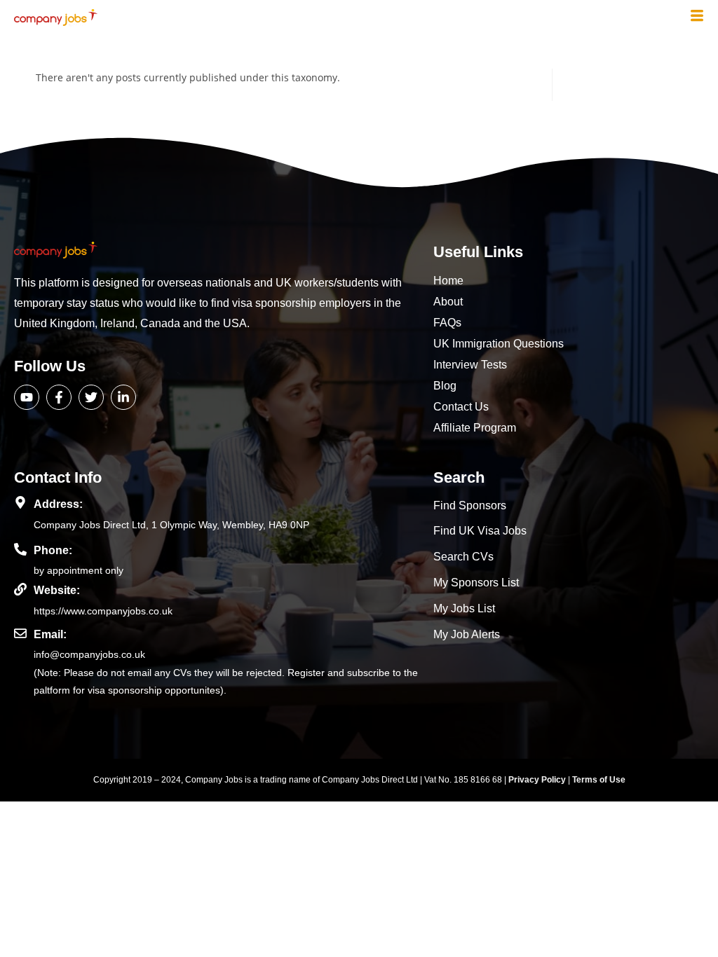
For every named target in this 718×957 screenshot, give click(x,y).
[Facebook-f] (59, 397)
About (448, 302)
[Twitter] (91, 397)
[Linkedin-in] (123, 397)
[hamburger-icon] (696, 17)
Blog (444, 386)
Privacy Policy (538, 780)
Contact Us (461, 407)
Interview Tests (470, 365)
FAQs (447, 323)
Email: (50, 634)
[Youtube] (26, 397)
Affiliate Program (474, 428)
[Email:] (20, 633)
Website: (57, 590)
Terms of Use (598, 780)
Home (448, 281)
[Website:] (20, 589)
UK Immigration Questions (498, 344)
